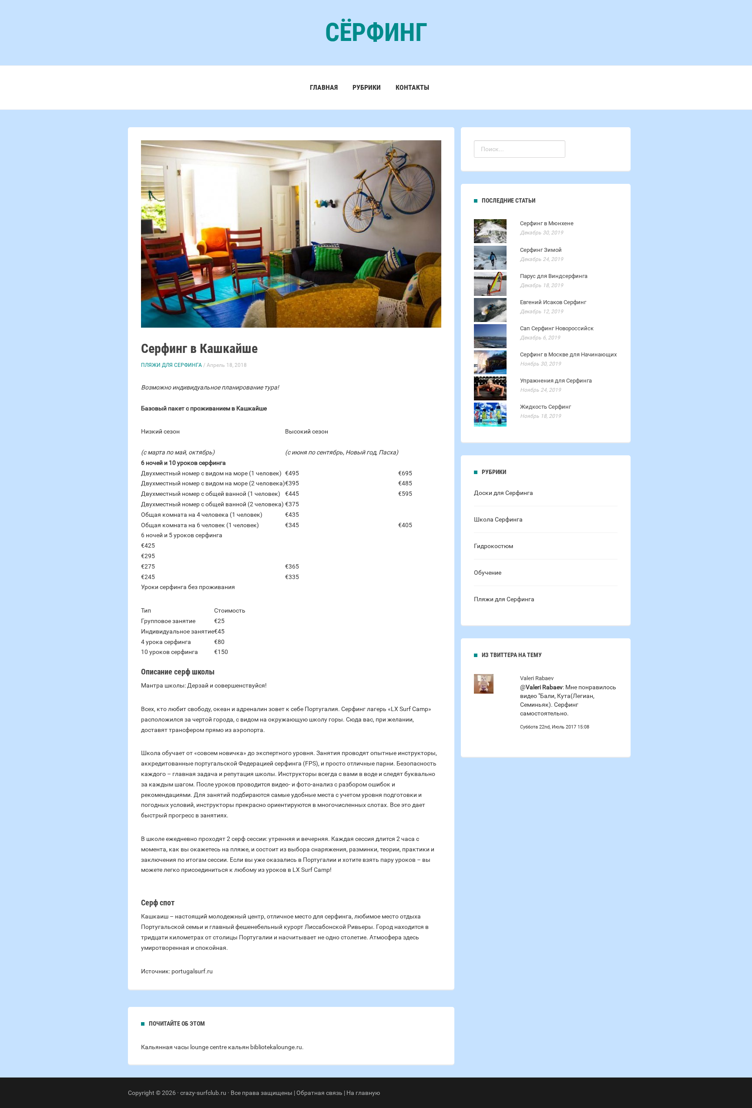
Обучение (487, 572)
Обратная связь (319, 1092)
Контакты (412, 87)
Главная (324, 87)
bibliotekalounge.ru (276, 1047)
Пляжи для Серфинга (171, 365)
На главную (363, 1092)
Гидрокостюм (493, 545)
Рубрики (366, 87)
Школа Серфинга (498, 519)
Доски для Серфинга (503, 492)
